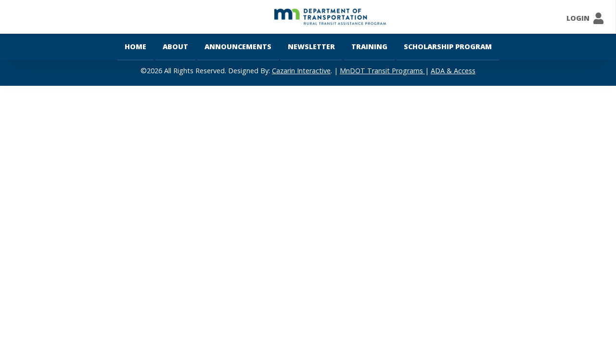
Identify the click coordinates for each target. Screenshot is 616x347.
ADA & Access (453, 70)
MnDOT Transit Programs (382, 70)
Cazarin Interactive (301, 70)
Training (369, 46)
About (175, 46)
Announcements (238, 46)
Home (135, 46)
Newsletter (311, 46)
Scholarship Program (448, 46)
